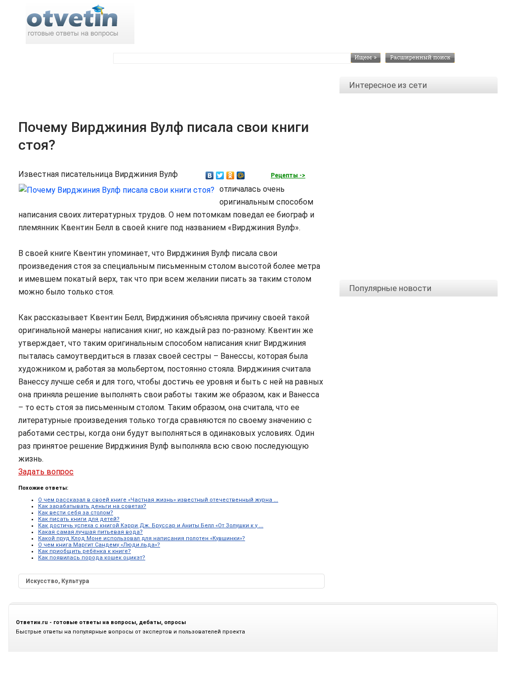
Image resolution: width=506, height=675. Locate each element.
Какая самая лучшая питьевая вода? (90, 532)
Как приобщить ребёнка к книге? (84, 551)
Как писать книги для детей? (79, 519)
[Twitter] (220, 175)
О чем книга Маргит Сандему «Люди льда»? (99, 545)
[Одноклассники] (230, 175)
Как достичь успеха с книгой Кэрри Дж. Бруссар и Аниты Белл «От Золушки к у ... (150, 525)
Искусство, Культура (57, 581)
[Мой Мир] (241, 175)
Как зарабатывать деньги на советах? (92, 506)
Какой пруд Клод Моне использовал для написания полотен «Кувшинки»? (141, 538)
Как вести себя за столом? (75, 512)
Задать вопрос (46, 471)
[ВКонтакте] (210, 175)
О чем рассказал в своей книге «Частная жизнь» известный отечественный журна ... (158, 500)
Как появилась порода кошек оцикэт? (91, 557)
